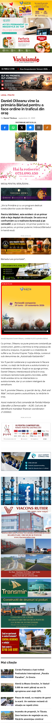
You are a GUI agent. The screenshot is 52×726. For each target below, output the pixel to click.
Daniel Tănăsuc (10, 118)
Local (3, 95)
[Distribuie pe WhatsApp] (13, 127)
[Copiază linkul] (47, 127)
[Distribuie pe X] (22, 127)
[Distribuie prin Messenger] (30, 127)
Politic (11, 95)
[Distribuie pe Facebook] (5, 127)
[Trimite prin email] (39, 127)
